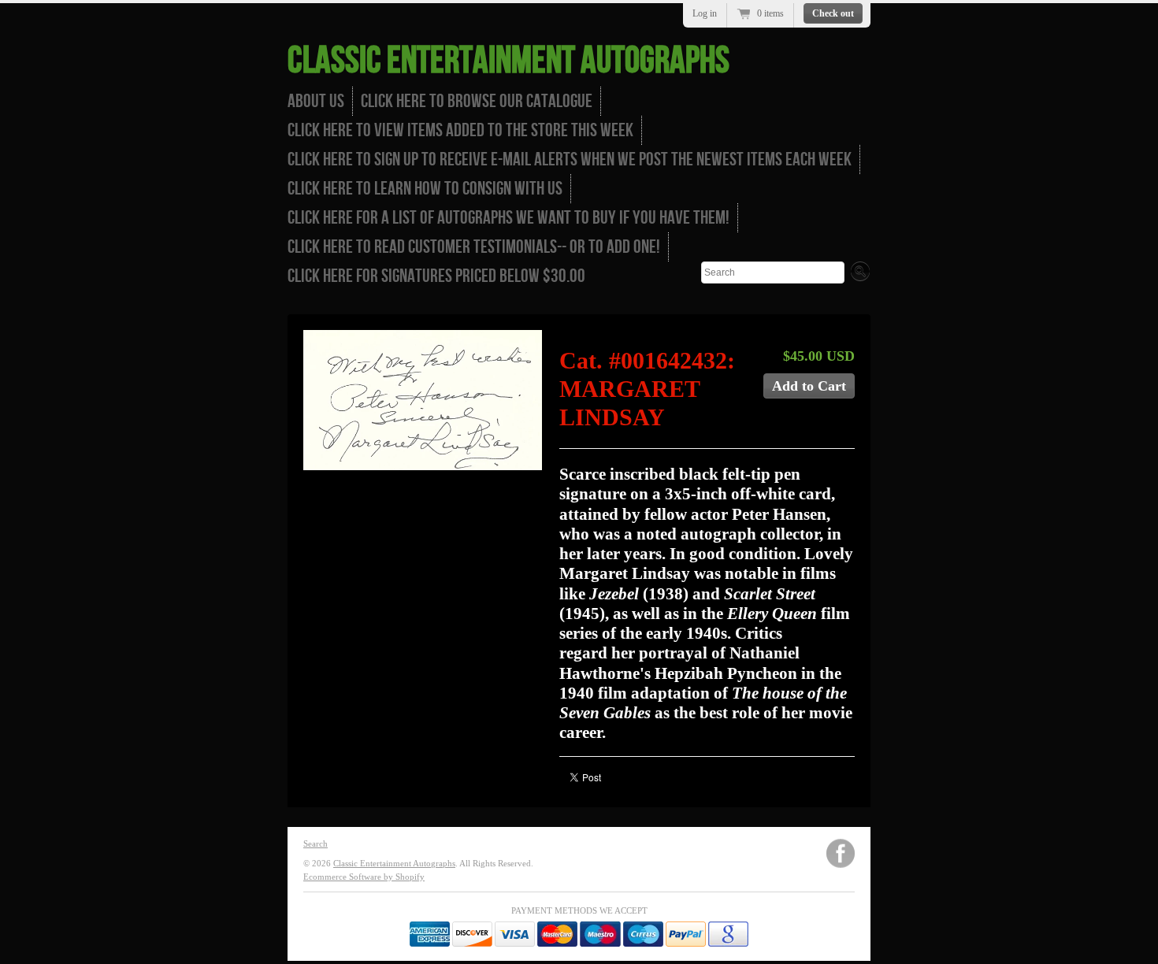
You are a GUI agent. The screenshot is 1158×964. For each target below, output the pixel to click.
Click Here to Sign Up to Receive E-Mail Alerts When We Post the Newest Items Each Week (570, 159)
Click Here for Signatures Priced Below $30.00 (436, 276)
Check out (833, 13)
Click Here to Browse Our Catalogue (476, 101)
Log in (704, 13)
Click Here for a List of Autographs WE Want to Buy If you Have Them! (508, 217)
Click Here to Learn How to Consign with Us (425, 188)
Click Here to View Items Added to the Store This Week (460, 130)
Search (315, 843)
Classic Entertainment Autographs (508, 61)
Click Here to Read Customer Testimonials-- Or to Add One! (474, 246)
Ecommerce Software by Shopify (364, 876)
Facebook (840, 853)
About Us (316, 101)
